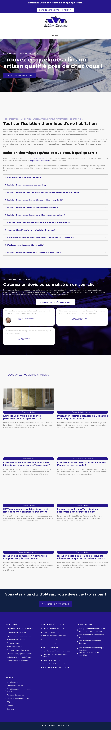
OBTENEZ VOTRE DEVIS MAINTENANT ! (55, 10)
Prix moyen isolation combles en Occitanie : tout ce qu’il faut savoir (82, 417)
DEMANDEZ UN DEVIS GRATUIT (55, 604)
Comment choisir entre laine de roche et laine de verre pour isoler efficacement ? (26, 463)
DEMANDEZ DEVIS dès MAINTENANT (55, 302)
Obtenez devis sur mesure (19, 75)
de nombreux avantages (34, 158)
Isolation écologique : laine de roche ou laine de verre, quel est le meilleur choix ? (81, 557)
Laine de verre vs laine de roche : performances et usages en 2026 (22, 417)
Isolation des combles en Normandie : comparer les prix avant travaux (25, 557)
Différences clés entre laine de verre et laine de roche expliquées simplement (25, 510)
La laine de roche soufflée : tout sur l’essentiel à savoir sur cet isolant (77, 510)
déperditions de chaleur (39, 161)
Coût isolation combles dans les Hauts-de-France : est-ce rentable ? (81, 463)
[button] (55, 177)
